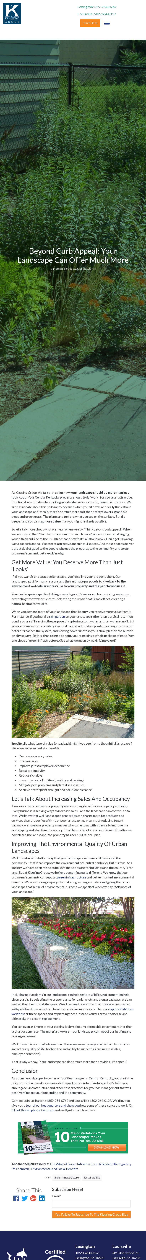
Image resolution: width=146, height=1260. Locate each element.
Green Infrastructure (66, 1177)
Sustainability (92, 1177)
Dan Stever (57, 268)
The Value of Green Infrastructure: (74, 1164)
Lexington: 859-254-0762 (96, 7)
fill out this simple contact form (33, 1110)
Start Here (90, 23)
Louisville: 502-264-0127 (97, 14)
